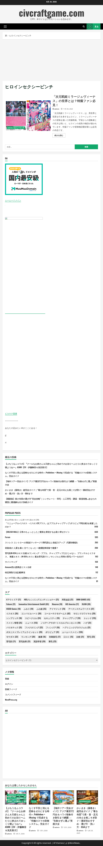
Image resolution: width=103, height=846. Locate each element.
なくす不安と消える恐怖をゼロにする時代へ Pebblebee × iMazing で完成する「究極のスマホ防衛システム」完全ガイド (39, 817)
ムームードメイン (13, 200)
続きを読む (60, 136)
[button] (5, 26)
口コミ (68, 636)
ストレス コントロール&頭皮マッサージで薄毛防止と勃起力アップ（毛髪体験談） (42, 542)
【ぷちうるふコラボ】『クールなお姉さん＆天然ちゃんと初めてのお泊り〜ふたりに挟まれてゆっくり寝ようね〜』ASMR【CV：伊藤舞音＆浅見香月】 (15, 819)
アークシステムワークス (81, 608)
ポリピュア (52, 632)
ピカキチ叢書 (11, 413)
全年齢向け (18, 801)
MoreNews (74, 843)
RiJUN (86, 604)
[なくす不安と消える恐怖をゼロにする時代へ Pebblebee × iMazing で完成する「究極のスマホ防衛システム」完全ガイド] (39, 797)
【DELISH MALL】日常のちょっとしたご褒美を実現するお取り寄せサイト (37, 531)
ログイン (9, 683)
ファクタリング (34, 627)
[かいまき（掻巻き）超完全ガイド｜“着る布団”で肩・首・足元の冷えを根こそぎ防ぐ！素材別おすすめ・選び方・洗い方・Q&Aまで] (87, 797)
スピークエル (33, 618)
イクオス (12, 613)
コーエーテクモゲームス (57, 613)
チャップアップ (72, 618)
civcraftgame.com (51, 12)
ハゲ (87, 622)
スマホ (34, 801)
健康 (42, 636)
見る (97, 26)
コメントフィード (13, 694)
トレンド (90, 618)
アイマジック (57, 608)
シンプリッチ (14, 618)
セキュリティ (52, 618)
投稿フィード (11, 689)
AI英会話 (67, 599)
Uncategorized (84, 801)
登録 (7, 678)
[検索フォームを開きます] (84, 26)
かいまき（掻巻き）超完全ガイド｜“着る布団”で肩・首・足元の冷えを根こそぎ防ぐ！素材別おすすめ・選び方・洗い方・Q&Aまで (87, 817)
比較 (80, 636)
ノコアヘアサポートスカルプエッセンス (61, 622)
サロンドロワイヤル (84, 613)
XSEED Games (13, 608)
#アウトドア (13, 599)
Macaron (57, 604)
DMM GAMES (83, 599)
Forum (7, 537)
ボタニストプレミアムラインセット (24, 632)
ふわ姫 (41, 608)
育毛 (91, 636)
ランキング (28, 636)
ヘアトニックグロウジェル (76, 627)
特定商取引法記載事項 (15, 572)
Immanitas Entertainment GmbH (34, 604)
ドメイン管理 (14, 622)
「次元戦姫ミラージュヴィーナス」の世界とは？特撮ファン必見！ (28, 115)
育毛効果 (24, 641)
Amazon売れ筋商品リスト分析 (18, 567)
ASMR (10, 801)
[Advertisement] (51, 59)
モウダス (12, 636)
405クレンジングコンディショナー (41, 599)
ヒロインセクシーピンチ (16, 128)
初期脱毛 (55, 636)
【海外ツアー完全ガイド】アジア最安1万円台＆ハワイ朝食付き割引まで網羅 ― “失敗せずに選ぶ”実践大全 (63, 815)
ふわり (28, 608)
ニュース (31, 622)
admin (56, 109)
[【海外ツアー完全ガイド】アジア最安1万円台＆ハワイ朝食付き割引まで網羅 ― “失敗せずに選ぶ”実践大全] (63, 797)
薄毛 (52, 641)
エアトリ (58, 801)
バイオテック (14, 627)
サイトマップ (11, 561)
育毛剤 (11, 641)
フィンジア (53, 627)
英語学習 (39, 641)
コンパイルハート (31, 613)
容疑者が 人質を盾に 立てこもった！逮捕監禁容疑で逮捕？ (31, 547)
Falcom (10, 604)
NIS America (72, 604)
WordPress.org (11, 699)
